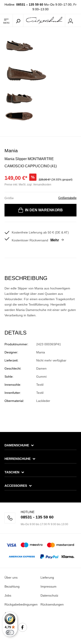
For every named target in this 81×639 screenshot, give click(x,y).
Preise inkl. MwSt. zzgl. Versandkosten (27, 184)
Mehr (54, 240)
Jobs (7, 595)
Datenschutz (49, 595)
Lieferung (47, 577)
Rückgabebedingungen (21, 604)
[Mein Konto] (70, 20)
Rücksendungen (52, 604)
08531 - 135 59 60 (37, 517)
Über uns (11, 577)
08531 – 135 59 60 (29, 4)
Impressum (48, 586)
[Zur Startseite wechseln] (44, 20)
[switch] (10, 632)
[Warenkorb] (78, 20)
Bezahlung (12, 586)
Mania (11, 150)
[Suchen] (18, 20)
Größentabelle (67, 198)
